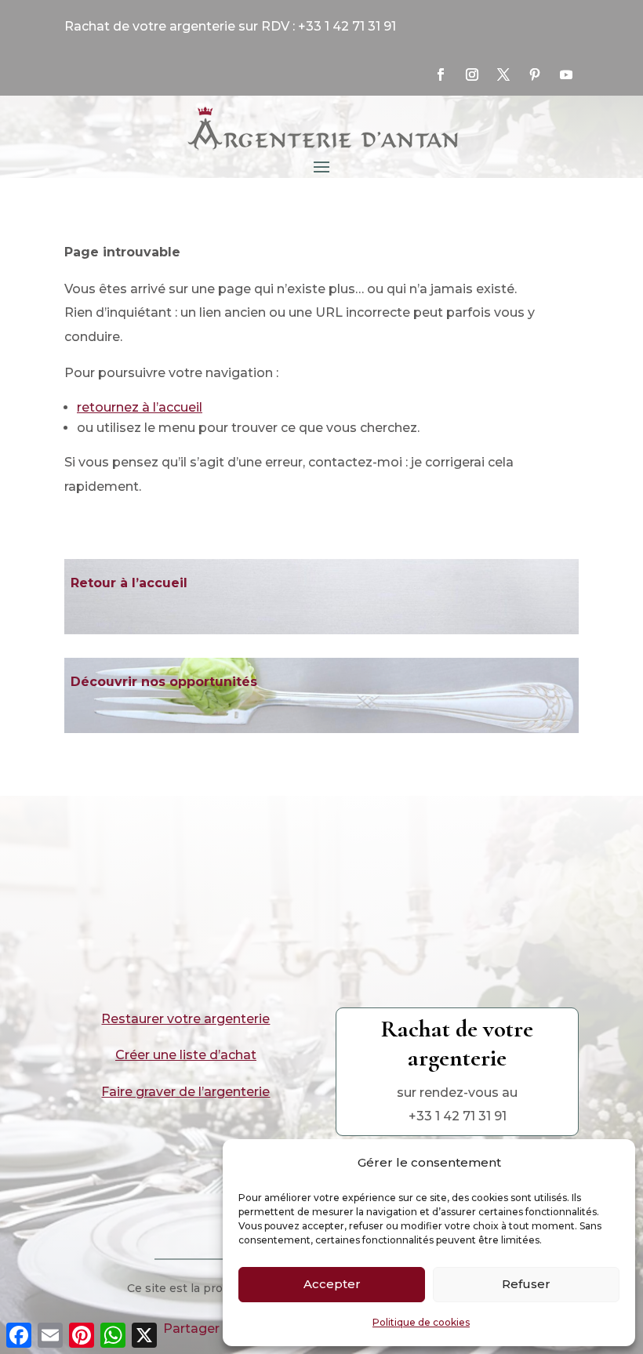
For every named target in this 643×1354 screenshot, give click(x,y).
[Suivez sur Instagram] (472, 74)
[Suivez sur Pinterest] (534, 74)
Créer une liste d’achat (185, 1054)
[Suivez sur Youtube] (566, 74)
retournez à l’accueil (139, 407)
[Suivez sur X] (503, 74)
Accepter (332, 1283)
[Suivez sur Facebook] (440, 74)
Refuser (526, 1283)
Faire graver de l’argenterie (185, 1091)
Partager (191, 1328)
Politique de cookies (421, 1322)
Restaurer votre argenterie (185, 1018)
